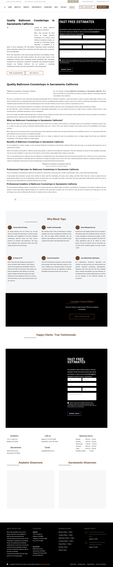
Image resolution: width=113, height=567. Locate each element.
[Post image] (86, 532)
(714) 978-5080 (90, 1)
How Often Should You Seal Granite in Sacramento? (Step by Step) (97, 534)
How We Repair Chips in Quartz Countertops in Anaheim (97, 543)
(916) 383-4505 (105, 1)
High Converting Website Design (31, 564)
